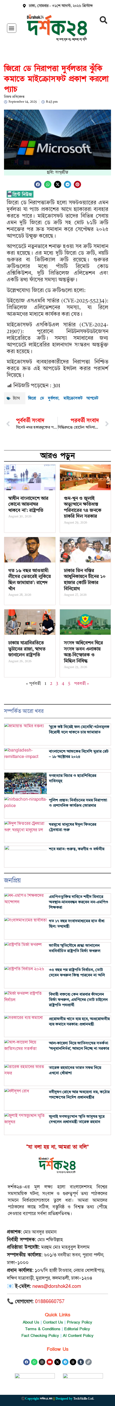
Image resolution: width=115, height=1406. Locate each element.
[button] (11, 28)
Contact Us (53, 1322)
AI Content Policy (78, 1335)
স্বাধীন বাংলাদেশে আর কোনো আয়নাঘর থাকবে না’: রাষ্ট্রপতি (28, 504)
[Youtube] (50, 1362)
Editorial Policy (77, 1329)
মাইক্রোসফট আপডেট (80, 398)
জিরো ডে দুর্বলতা (43, 398)
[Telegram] (65, 1362)
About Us (31, 1322)
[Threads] (73, 1362)
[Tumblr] (81, 1362)
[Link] (88, 1362)
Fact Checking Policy (40, 1335)
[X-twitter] (57, 1362)
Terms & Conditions (42, 1329)
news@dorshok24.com (56, 1286)
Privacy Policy (79, 1322)
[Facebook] (26, 1362)
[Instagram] (42, 1362)
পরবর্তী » (81, 684)
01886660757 (49, 1302)
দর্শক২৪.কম (46, 1398)
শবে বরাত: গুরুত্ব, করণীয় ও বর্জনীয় (76, 849)
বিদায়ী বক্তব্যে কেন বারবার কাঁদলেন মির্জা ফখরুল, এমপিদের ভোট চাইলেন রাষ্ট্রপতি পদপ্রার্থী (78, 1000)
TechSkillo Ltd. (83, 1398)
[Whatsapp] (34, 1362)
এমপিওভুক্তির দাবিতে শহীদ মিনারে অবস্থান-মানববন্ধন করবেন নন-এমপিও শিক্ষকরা (78, 902)
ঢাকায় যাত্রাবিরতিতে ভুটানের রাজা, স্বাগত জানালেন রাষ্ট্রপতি (26, 649)
